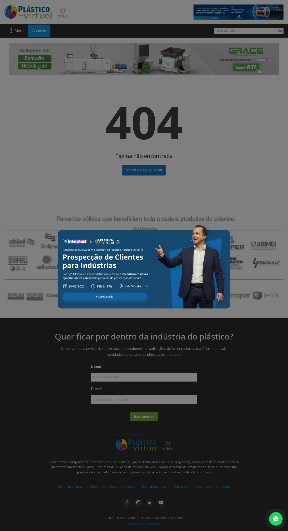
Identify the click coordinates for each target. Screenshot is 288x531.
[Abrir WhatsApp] (276, 519)
